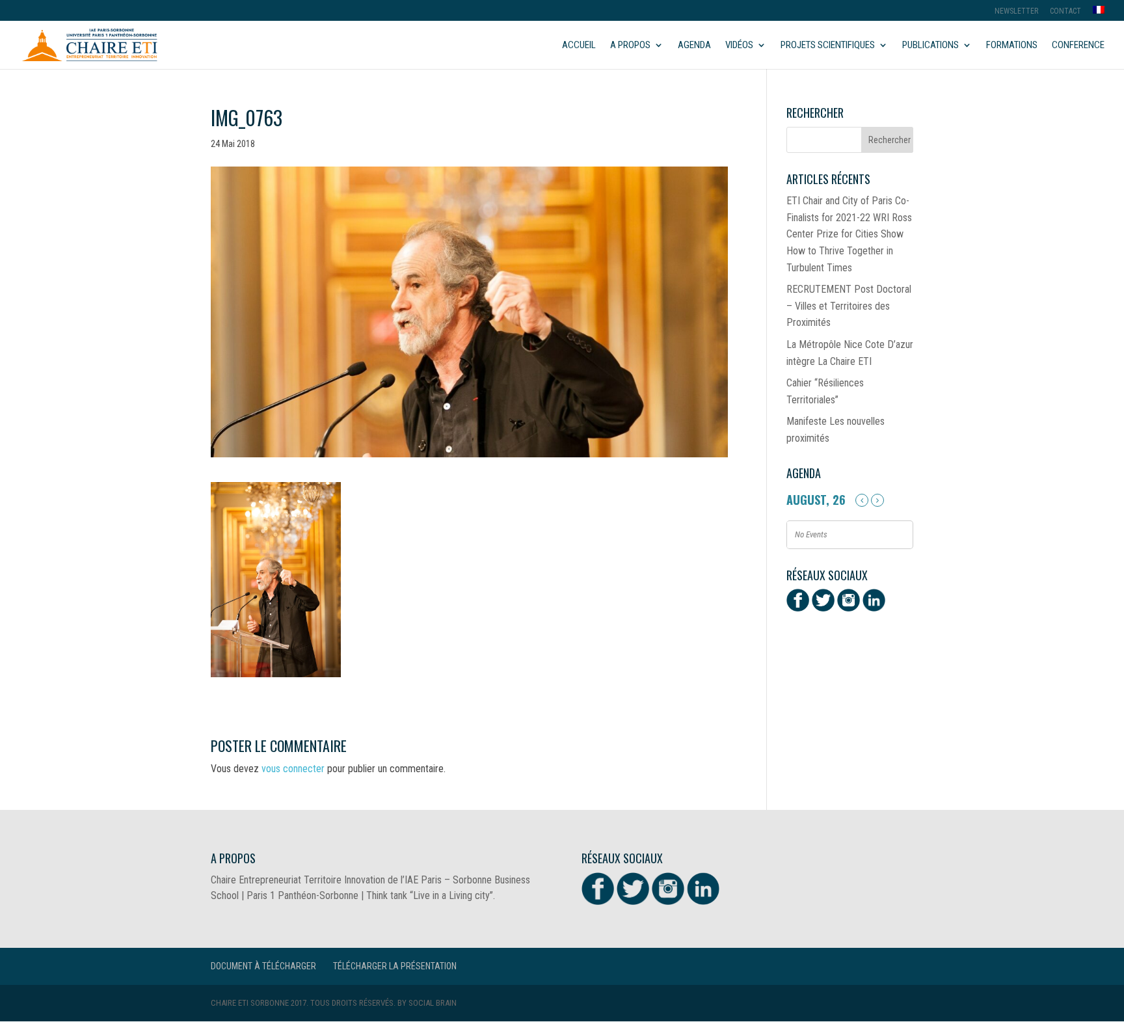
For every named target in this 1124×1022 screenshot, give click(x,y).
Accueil (579, 45)
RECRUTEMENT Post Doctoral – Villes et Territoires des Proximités (848, 306)
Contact (1065, 11)
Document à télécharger (263, 966)
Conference (1078, 45)
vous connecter (293, 768)
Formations (1011, 45)
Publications (930, 45)
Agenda (694, 45)
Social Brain (432, 1003)
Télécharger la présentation (395, 966)
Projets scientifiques (828, 45)
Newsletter (1016, 11)
